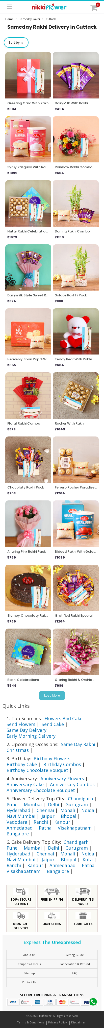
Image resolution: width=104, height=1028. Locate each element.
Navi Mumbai (21, 816)
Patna (45, 828)
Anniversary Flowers (62, 779)
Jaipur (48, 816)
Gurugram (76, 804)
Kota (88, 859)
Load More (52, 695)
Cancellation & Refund (75, 964)
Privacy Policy (57, 1022)
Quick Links (16, 705)
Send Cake (53, 724)
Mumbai (33, 804)
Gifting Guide (75, 955)
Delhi (53, 804)
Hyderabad (18, 810)
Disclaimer (78, 1022)
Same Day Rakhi (78, 744)
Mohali (67, 810)
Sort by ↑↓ (16, 42)
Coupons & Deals (29, 964)
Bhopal (68, 816)
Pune (12, 804)
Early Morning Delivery (31, 736)
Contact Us (29, 982)
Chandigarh (80, 799)
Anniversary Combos (72, 784)
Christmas (18, 750)
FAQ (74, 973)
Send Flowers (21, 724)
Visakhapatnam (75, 828)
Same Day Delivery (26, 730)
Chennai (45, 810)
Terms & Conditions (30, 1022)
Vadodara (17, 822)
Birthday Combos (62, 764)
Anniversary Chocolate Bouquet (41, 790)
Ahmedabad (20, 828)
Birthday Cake (22, 764)
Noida (87, 810)
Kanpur (62, 822)
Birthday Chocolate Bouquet (37, 770)
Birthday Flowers (52, 758)
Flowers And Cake (63, 718)
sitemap (29, 973)
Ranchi (41, 822)
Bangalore (18, 834)
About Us (29, 955)
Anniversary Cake (25, 784)
